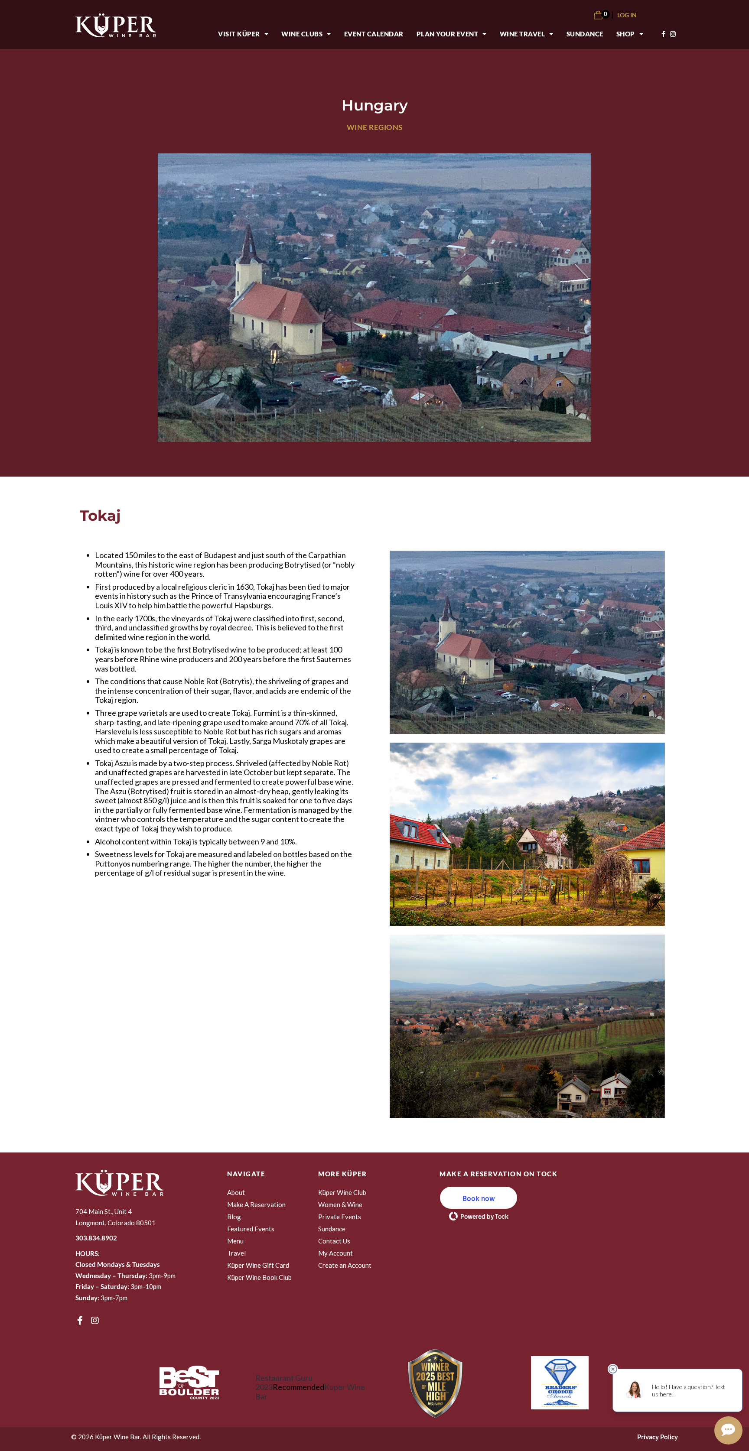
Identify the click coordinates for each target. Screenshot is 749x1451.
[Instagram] (95, 1320)
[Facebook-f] (79, 1320)
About (236, 1192)
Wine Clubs (301, 34)
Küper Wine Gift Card (258, 1265)
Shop (625, 34)
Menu (235, 1241)
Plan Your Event (448, 34)
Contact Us (334, 1241)
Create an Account (344, 1265)
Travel (236, 1253)
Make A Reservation (256, 1204)
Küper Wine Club (342, 1192)
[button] (478, 1198)
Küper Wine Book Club (259, 1277)
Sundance (585, 34)
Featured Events (250, 1229)
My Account (335, 1253)
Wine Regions (375, 127)
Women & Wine (340, 1204)
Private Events (339, 1217)
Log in (627, 15)
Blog (234, 1217)
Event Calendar (374, 34)
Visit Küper (239, 34)
